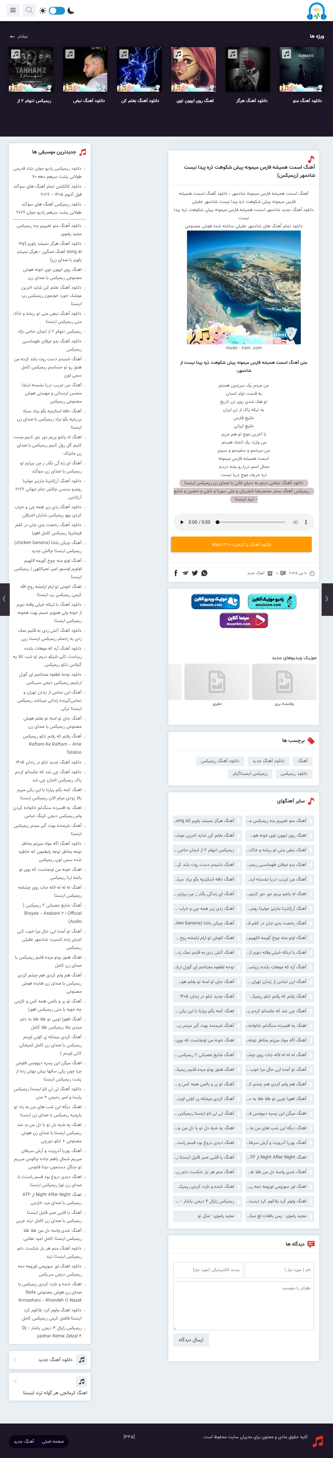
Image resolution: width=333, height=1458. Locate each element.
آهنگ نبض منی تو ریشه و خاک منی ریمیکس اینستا (275, 850)
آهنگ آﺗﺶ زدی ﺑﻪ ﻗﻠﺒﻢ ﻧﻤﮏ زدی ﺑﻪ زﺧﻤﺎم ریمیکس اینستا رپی (203, 952)
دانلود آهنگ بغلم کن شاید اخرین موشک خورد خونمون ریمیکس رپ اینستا (51, 296)
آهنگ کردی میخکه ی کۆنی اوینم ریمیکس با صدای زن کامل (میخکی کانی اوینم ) (203, 1099)
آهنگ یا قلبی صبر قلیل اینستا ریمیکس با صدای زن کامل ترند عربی (203, 1157)
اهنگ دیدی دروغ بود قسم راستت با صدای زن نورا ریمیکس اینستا (203, 1143)
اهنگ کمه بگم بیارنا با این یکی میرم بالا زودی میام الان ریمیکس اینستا (203, 1011)
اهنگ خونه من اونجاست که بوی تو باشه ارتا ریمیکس (203, 1040)
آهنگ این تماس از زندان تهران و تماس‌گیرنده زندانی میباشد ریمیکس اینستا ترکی (275, 982)
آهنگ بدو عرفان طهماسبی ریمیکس (275, 864)
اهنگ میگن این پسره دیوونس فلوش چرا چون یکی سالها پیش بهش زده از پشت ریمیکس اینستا (275, 1113)
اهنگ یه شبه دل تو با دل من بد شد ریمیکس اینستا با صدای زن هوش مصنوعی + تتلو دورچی (203, 1128)
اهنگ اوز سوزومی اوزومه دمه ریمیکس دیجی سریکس (275, 1186)
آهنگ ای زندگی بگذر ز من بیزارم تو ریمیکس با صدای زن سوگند (203, 894)
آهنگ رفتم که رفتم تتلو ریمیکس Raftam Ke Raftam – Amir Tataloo (275, 996)
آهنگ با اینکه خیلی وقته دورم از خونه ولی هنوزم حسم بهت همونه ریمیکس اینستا (275, 952)
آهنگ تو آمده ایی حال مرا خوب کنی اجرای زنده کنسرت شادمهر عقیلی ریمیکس (275, 1069)
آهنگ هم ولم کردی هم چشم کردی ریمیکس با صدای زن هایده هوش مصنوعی (275, 1084)
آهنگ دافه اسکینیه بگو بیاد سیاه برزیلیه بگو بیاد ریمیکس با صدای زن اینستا (203, 879)
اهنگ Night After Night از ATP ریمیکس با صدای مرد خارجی (275, 1157)
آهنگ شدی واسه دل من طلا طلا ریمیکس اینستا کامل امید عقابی (275, 1172)
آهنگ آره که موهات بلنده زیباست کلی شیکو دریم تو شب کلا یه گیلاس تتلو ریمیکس (275, 967)
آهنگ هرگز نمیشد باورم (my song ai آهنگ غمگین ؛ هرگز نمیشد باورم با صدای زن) (203, 821)
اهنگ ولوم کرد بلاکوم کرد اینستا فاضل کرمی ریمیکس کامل (275, 1201)
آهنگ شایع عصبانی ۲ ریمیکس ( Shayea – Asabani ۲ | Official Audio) (203, 1055)
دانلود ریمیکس (294, 773)
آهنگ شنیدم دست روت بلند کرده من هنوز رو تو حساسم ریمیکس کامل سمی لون (203, 864)
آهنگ (303, 761)
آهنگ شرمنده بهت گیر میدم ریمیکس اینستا (203, 1025)
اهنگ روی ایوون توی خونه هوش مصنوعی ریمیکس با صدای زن (275, 835)
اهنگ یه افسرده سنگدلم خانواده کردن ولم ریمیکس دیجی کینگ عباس (275, 1025)
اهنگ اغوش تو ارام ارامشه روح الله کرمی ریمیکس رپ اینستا (203, 938)
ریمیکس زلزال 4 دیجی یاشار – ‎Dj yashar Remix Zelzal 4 (203, 1201)
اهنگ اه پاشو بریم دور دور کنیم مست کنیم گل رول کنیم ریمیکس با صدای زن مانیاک (275, 894)
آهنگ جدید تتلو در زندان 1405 (207, 996)
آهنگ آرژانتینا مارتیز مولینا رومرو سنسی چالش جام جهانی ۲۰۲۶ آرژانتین (275, 908)
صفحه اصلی (53, 1441)
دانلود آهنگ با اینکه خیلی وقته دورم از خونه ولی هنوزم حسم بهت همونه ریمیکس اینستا (49, 613)
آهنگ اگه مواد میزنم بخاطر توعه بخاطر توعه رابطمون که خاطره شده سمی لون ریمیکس (275, 1040)
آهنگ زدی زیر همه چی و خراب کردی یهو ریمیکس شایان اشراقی (203, 908)
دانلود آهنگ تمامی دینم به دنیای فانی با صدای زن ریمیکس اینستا (243, 483)
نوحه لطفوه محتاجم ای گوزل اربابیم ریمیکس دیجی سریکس (203, 967)
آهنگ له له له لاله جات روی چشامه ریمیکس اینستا (275, 1055)
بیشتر (23, 36)
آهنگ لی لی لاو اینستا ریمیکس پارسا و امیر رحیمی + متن (203, 1113)
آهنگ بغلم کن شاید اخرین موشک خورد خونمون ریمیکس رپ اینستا (203, 835)
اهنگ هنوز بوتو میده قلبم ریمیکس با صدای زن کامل (203, 1069)
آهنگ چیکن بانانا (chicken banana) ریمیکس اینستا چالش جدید (203, 923)
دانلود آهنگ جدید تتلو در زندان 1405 (49, 762)
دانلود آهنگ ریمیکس (220, 761)
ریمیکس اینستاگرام (250, 773)
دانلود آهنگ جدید (268, 761)
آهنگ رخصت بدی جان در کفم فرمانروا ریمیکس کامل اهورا (275, 923)
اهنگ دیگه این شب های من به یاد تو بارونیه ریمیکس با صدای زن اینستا (275, 1128)
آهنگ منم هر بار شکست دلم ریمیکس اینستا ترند (203, 1172)
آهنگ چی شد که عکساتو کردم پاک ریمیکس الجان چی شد (275, 1011)
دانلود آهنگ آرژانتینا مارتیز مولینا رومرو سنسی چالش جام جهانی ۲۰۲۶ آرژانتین (48, 489)
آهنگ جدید (256, 573)
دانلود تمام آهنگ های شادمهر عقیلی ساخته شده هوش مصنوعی (244, 226)
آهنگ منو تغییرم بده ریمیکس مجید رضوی (275, 821)
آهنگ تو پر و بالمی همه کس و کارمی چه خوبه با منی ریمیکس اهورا (203, 1084)
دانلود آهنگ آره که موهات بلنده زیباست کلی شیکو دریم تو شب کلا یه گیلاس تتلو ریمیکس (47, 657)
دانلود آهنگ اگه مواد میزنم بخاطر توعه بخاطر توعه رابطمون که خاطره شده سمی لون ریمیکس (50, 852)
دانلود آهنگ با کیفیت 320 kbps (241, 545)
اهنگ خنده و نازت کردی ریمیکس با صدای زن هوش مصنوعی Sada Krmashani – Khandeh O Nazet (203, 1186)
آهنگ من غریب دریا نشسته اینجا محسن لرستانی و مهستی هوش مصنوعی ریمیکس (275, 879)
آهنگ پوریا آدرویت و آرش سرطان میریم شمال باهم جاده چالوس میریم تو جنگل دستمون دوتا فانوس (275, 1143)
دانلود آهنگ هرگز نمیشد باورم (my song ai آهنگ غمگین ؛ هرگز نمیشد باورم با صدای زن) (49, 252)
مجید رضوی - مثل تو (216, 1216)
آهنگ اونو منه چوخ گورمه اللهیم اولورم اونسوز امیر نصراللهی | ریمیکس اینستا (275, 938)
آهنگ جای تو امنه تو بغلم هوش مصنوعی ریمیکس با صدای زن (203, 982)
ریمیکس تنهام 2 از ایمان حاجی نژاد (203, 850)
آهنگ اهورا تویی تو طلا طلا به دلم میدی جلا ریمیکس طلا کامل (275, 1099)
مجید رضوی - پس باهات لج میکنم (275, 1216)
